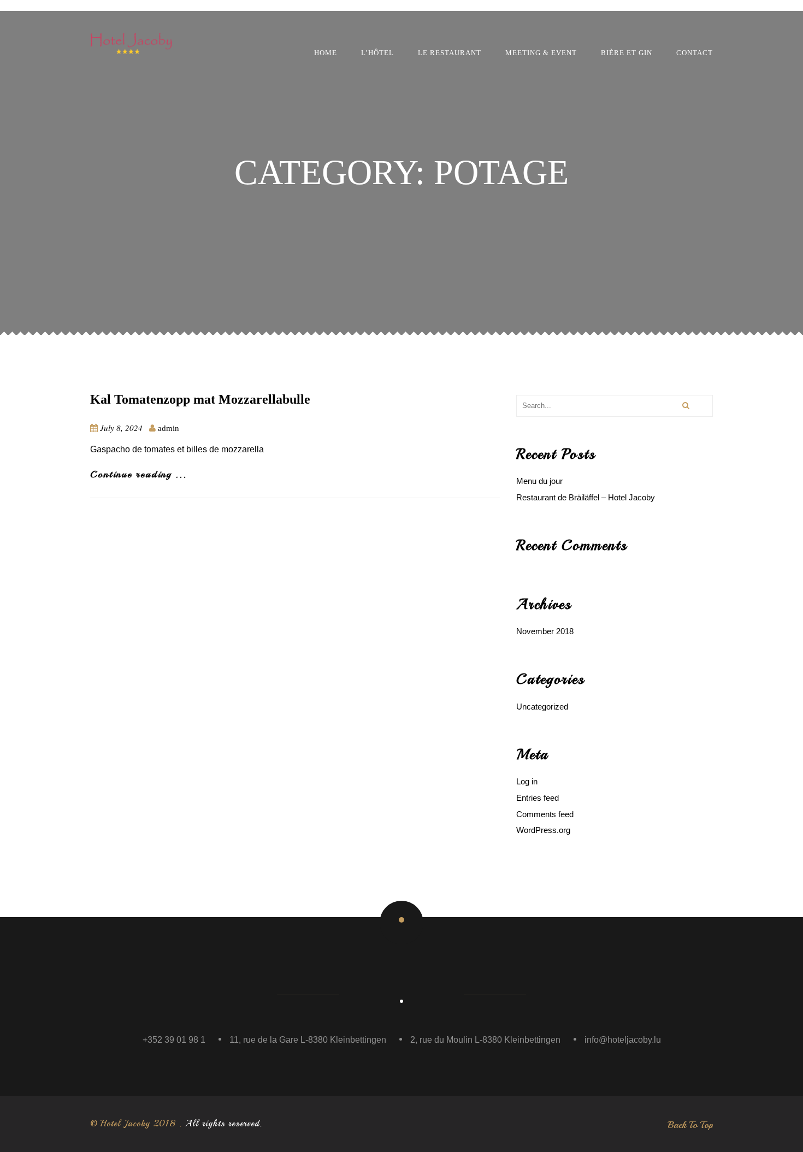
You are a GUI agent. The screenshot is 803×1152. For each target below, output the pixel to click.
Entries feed (537, 797)
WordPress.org (543, 830)
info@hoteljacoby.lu (622, 1039)
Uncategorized (542, 706)
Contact (694, 52)
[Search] (685, 406)
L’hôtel (377, 52)
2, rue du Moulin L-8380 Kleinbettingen (485, 1039)
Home (325, 52)
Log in (527, 781)
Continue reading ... (138, 474)
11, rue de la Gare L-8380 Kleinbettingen (307, 1039)
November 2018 (545, 631)
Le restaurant (449, 52)
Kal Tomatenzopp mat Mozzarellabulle (200, 399)
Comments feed (545, 814)
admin (168, 428)
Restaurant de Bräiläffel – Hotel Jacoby (585, 497)
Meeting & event (541, 52)
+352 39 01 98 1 (174, 1039)
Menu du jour (539, 481)
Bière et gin (626, 52)
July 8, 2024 (121, 427)
